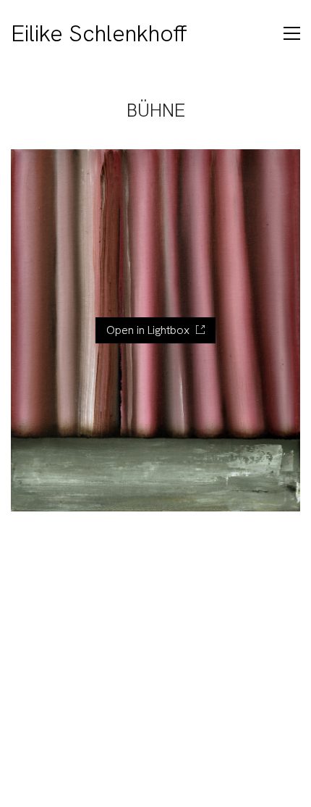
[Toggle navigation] (292, 33)
